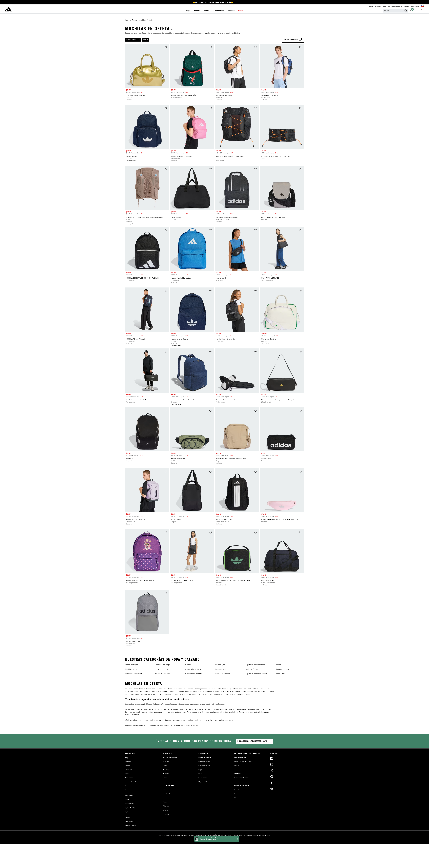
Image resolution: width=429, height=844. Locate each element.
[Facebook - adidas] (287, 759)
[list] (203, 40)
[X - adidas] (287, 771)
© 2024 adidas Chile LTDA (214, 841)
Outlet (240, 11)
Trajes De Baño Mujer (133, 674)
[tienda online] (8, 9)
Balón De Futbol (251, 669)
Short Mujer (220, 665)
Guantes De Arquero (193, 669)
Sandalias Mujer (131, 665)
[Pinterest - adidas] (287, 777)
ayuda (384, 6)
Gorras (188, 665)
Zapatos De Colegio (162, 665)
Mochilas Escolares (162, 674)
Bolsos (278, 665)
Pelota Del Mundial (222, 674)
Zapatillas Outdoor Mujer (255, 665)
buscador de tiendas (375, 6)
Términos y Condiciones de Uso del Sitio (201, 835)
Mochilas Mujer (131, 669)
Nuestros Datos (164, 835)
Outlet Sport (280, 674)
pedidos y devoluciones (395, 6)
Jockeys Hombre (161, 669)
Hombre (197, 11)
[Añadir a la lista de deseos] (166, 48)
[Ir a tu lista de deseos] (416, 10)
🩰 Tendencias (218, 11)
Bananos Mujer (221, 669)
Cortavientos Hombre (193, 674)
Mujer (188, 11)
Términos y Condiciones (178, 835)
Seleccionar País (264, 835)
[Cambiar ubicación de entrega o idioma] (422, 6)
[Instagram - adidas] (287, 765)
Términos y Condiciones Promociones (229, 835)
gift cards (406, 6)
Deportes (231, 11)
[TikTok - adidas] (287, 783)
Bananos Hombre (282, 669)
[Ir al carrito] (422, 10)
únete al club (415, 6)
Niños (206, 11)
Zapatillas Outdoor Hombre (256, 674)
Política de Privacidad (250, 835)
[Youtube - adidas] (287, 789)
